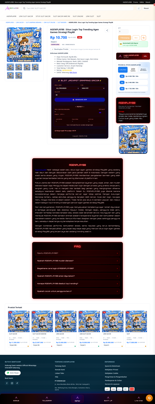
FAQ (56, 377)
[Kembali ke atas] (150, 392)
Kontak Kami (60, 370)
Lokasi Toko (59, 373)
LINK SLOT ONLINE (49, 22)
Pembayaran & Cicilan (113, 380)
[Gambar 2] (18, 67)
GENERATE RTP (80, 100)
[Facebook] (7, 383)
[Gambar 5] (10, 75)
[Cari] (24, 8)
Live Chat (139, 401)
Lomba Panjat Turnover (133, 70)
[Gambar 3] (27, 67)
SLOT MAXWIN (62, 22)
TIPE (81, 85)
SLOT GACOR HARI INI (61, 16)
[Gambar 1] (10, 67)
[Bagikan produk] (107, 30)
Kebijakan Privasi (111, 370)
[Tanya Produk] (143, 37)
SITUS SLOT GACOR (43, 16)
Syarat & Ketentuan (112, 366)
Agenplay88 (40, 170)
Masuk (148, 2)
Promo (135, 2)
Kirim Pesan (14, 373)
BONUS (16, 401)
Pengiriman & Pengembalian (116, 377)
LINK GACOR (20, 22)
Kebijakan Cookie (111, 373)
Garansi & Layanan (112, 384)
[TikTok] (17, 383)
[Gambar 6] (18, 75)
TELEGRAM (47, 401)
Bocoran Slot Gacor (143, 69)
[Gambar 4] (35, 67)
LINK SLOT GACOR (26, 16)
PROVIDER (58, 85)
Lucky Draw (122, 69)
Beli (136, 38)
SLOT (99, 16)
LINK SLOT (90, 16)
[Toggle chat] (149, 398)
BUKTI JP (108, 401)
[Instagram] (12, 383)
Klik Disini (73, 72)
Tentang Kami (60, 366)
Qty (119, 28)
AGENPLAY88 (127, 2)
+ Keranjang (124, 38)
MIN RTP (57, 92)
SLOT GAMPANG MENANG (33, 22)
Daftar (142, 2)
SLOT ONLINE (78, 16)
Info (145, 56)
